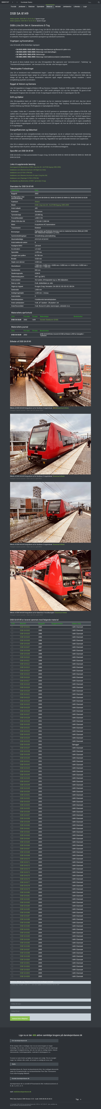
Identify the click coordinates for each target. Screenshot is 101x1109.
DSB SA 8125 (25, 707)
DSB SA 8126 (25, 711)
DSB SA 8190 (25, 926)
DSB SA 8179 (25, 889)
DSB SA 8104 (25, 637)
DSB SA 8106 (25, 644)
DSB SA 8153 (25, 801)
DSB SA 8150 (25, 791)
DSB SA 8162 (25, 832)
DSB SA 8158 (25, 818)
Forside (13, 7)
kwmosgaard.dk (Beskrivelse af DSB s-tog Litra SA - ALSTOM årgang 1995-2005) (35, 167)
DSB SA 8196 (25, 946)
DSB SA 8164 (25, 838)
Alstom (37, 202)
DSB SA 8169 (25, 855)
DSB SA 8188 (25, 919)
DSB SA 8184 (25, 906)
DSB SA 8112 (25, 664)
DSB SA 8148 (25, 785)
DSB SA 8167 (25, 849)
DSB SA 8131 (25, 728)
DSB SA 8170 (25, 859)
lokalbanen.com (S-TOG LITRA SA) (21, 172)
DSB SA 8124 (25, 704)
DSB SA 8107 (25, 647)
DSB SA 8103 (25, 634)
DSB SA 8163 (25, 835)
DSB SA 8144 (25, 771)
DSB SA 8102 (25, 630)
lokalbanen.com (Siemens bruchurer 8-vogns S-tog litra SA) (28, 175)
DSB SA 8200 (25, 959)
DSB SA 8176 (25, 879)
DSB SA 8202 (25, 966)
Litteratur (77, 7)
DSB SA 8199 (25, 956)
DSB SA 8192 (25, 933)
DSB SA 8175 (25, 875)
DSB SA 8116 (25, 677)
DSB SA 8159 (25, 822)
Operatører (40, 7)
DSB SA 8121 (25, 694)
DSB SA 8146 (25, 778)
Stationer (31, 7)
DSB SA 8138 (25, 751)
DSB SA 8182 (25, 899)
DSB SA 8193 (25, 936)
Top (77, 1099)
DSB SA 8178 (25, 885)
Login (85, 7)
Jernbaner (21, 7)
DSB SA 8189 (25, 922)
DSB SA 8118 (25, 684)
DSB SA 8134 (25, 738)
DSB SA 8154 (25, 805)
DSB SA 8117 (25, 681)
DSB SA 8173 (25, 869)
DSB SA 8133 (25, 734)
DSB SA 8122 (25, 697)
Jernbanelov (67, 7)
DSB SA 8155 (25, 808)
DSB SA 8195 (25, 943)
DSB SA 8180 (25, 892)
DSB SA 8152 (25, 798)
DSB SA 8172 (25, 865)
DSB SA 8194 (25, 939)
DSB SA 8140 (25, 758)
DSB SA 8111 (25, 660)
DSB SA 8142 (25, 764)
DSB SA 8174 (25, 872)
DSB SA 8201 (25, 963)
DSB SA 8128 (25, 718)
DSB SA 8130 (25, 724)
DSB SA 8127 (25, 714)
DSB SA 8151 (25, 795)
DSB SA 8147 (25, 781)
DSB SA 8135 (25, 741)
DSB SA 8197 (25, 949)
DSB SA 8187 (25, 916)
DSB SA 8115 (25, 674)
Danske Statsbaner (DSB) (49, 320)
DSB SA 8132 (25, 731)
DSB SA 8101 (25, 627)
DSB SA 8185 (25, 909)
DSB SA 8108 (25, 650)
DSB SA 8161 (25, 828)
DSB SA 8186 (25, 912)
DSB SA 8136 (25, 744)
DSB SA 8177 (25, 882)
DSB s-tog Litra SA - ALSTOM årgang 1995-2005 (52, 205)
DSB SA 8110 (25, 657)
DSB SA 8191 (25, 929)
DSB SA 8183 (25, 902)
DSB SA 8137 (25, 748)
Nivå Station (25, 2)
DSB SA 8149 (25, 788)
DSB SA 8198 (25, 953)
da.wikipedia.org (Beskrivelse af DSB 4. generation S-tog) (28, 181)
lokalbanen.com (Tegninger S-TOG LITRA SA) (24, 178)
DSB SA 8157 (25, 815)
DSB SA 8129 (25, 721)
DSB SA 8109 (25, 654)
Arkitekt (58, 7)
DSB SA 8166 (25, 845)
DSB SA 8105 (25, 640)
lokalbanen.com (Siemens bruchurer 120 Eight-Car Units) (28, 170)
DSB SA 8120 (25, 691)
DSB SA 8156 (25, 812)
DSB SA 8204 (25, 973)
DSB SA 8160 (25, 825)
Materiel (49, 7)
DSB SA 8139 (25, 754)
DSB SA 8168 (25, 852)
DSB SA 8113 (25, 667)
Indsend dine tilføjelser (20, 1018)
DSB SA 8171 (25, 862)
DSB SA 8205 (25, 976)
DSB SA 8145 (25, 775)
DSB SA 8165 (25, 842)
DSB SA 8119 (25, 687)
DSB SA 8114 (25, 670)
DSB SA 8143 (25, 768)
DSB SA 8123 (25, 701)
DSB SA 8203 (25, 970)
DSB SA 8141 (25, 761)
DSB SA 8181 (25, 896)
